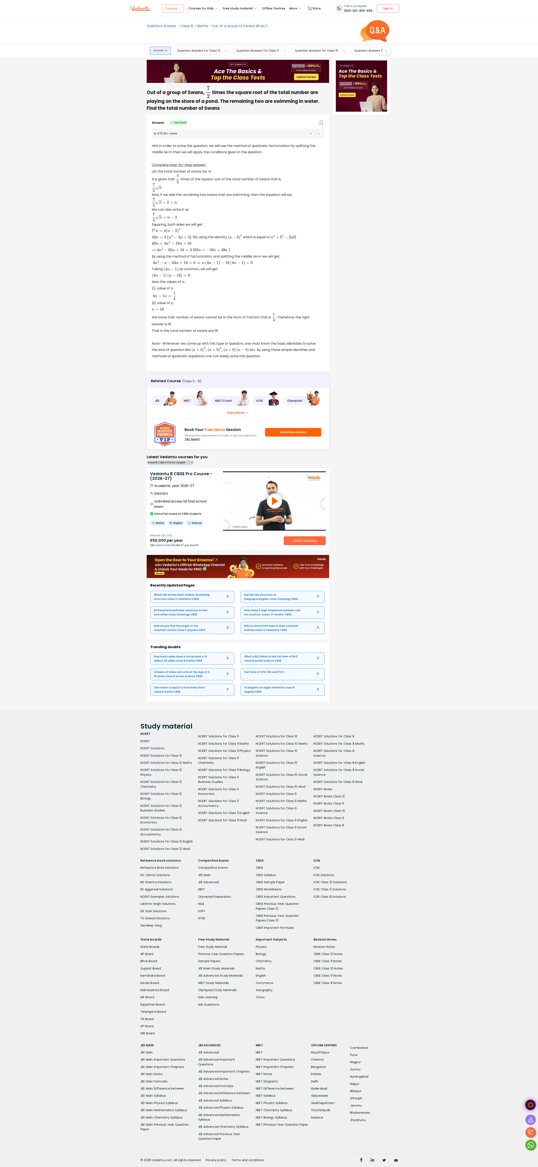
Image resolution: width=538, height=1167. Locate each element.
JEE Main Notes (151, 1074)
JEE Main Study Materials (216, 968)
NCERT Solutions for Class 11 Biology (224, 770)
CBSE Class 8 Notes (328, 983)
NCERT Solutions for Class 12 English (166, 841)
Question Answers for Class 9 (375, 51)
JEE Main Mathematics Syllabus (163, 1110)
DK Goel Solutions (153, 911)
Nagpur (355, 1062)
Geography (264, 990)
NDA (201, 904)
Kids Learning (208, 997)
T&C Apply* (192, 439)
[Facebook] (361, 1160)
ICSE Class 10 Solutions (330, 882)
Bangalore (318, 1067)
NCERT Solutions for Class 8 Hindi (338, 782)
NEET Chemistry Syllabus (274, 1110)
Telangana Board (153, 1012)
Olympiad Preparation (214, 897)
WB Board (147, 1033)
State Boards (150, 947)
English (261, 975)
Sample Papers (209, 961)
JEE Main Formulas (153, 1081)
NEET (201, 889)
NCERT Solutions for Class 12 (161, 756)
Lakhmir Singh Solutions (158, 904)
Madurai (317, 1117)
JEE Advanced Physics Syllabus (221, 1108)
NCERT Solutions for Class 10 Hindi (281, 787)
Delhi (314, 1081)
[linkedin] (372, 1160)
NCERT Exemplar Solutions (159, 897)
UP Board (147, 1026)
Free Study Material (212, 947)
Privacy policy (216, 1160)
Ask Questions (208, 1004)
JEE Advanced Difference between (224, 1093)
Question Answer (162, 26)
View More (235, 412)
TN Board (147, 1019)
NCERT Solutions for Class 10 (277, 736)
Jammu (356, 1105)
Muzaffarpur (320, 1052)
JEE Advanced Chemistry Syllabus (223, 1127)
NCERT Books (323, 789)
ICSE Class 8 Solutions (330, 897)
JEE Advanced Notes (213, 1079)
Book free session (293, 432)
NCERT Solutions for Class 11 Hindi (222, 820)
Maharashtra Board (154, 990)
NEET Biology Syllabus (271, 1117)
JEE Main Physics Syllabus (159, 1103)
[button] (164, 401)
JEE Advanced (208, 882)
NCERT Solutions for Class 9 (276, 794)
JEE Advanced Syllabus (215, 1100)
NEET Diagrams (267, 1081)
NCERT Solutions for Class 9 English (282, 820)
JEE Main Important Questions (162, 1059)
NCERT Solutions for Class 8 (334, 736)
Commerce (264, 983)
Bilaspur (356, 1091)
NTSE (201, 918)
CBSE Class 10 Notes (328, 968)
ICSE (317, 868)
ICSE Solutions (324, 875)
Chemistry (264, 961)
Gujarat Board (150, 968)
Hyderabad (319, 1088)
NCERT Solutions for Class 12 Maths (166, 763)
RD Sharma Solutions (155, 882)
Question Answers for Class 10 (316, 51)
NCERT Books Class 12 (329, 796)
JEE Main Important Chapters (162, 1067)
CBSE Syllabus (266, 875)
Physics (261, 947)
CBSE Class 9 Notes (328, 975)
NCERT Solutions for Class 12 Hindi (165, 849)
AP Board (147, 954)
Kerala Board (149, 983)
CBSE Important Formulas (275, 928)
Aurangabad (359, 1076)
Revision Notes (324, 947)
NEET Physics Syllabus (271, 1103)
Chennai (317, 1059)
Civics (260, 997)
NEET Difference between (275, 1088)
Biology (261, 954)
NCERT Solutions (152, 748)
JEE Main (204, 875)
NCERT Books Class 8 (329, 825)
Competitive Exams (213, 868)
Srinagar (356, 1098)
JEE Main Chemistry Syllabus (161, 1117)
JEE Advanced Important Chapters (224, 1071)
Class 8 (187, 26)
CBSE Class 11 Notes (328, 961)
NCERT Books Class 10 (329, 811)
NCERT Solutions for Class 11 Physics (224, 751)
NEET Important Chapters (275, 1067)
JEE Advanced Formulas (215, 1086)
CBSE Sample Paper (270, 882)
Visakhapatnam (323, 1103)
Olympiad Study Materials (217, 990)
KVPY (202, 911)
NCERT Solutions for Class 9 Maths (281, 801)
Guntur (355, 1069)
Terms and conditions (247, 1160)
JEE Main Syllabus (153, 1096)
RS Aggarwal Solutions (156, 889)
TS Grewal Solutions (155, 918)
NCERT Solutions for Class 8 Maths (339, 744)
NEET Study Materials (213, 983)
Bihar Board (148, 961)
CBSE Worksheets (269, 889)
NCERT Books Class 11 (329, 803)
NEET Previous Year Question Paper (282, 1125)
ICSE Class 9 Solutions (330, 889)
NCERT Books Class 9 (329, 818)
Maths (202, 26)
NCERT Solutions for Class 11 (218, 736)
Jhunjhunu (358, 1120)
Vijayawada (319, 1096)
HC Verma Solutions (155, 875)
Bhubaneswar (360, 1113)
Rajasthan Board (152, 1004)
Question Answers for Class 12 (198, 51)
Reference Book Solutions (159, 868)
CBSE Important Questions (275, 897)
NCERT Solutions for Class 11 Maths (223, 744)
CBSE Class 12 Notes (328, 954)
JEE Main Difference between (162, 1088)
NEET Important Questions (275, 1059)
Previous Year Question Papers (221, 954)
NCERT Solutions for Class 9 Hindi (280, 839)
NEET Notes (264, 1074)
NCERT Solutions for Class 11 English (224, 813)
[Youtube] (396, 1160)
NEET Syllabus (266, 1096)
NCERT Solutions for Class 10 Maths (282, 744)
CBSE (259, 868)
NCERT (145, 741)
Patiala (316, 1074)
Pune (354, 1055)
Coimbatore (359, 1048)
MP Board (147, 997)
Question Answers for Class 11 (257, 51)
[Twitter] (384, 1160)
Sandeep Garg (151, 925)
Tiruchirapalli (320, 1110)
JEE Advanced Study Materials (220, 975)
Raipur (354, 1084)
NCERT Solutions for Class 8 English (339, 763)
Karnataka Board (152, 975)
